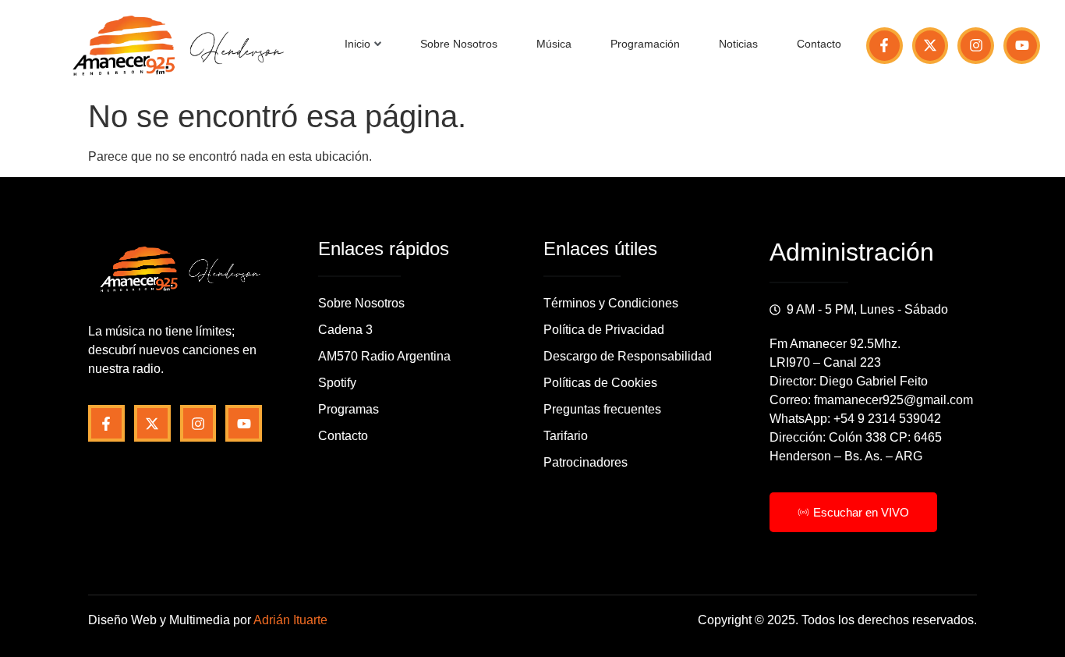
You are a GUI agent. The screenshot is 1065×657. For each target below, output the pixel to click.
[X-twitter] (930, 45)
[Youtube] (1021, 45)
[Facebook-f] (884, 45)
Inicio (357, 43)
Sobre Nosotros (458, 43)
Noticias (738, 43)
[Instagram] (975, 45)
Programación (645, 43)
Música (553, 43)
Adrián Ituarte (290, 620)
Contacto (819, 43)
